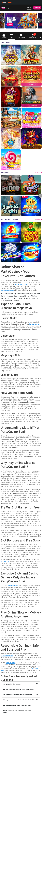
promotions (5, 561)
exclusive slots (13, 585)
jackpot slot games (7, 290)
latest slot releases (21, 284)
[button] (3, 20)
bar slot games (34, 324)
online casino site (7, 656)
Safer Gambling (11, 663)
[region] (21, 20)
